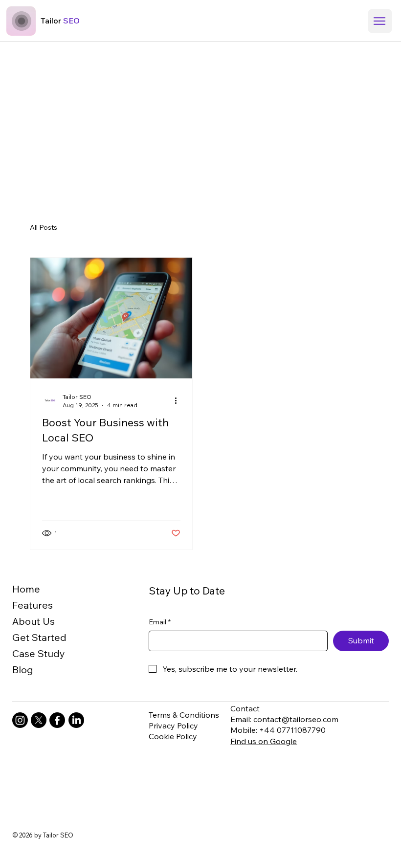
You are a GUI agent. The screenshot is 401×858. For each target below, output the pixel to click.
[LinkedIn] (76, 720)
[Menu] (380, 21)
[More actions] (179, 400)
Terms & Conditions (184, 715)
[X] (38, 720)
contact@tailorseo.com (295, 719)
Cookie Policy (173, 736)
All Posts (43, 227)
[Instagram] (20, 720)
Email (160, 621)
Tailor (60, 20)
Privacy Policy (173, 725)
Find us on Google (263, 741)
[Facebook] (57, 720)
